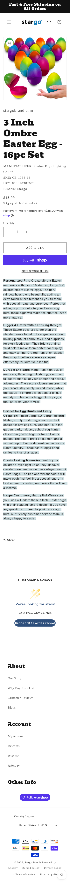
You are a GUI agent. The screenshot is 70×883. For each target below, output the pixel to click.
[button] (9, 22)
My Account (16, 736)
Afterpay (14, 765)
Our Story (14, 678)
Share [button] (11, 540)
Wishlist (13, 755)
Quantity (9, 223)
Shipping (8, 203)
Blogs (12, 707)
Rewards (14, 746)
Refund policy (30, 868)
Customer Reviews (20, 697)
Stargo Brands (32, 862)
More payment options (35, 270)
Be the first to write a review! (35, 623)
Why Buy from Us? (21, 688)
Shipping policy (49, 874)
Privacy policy (53, 868)
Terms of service (25, 874)
